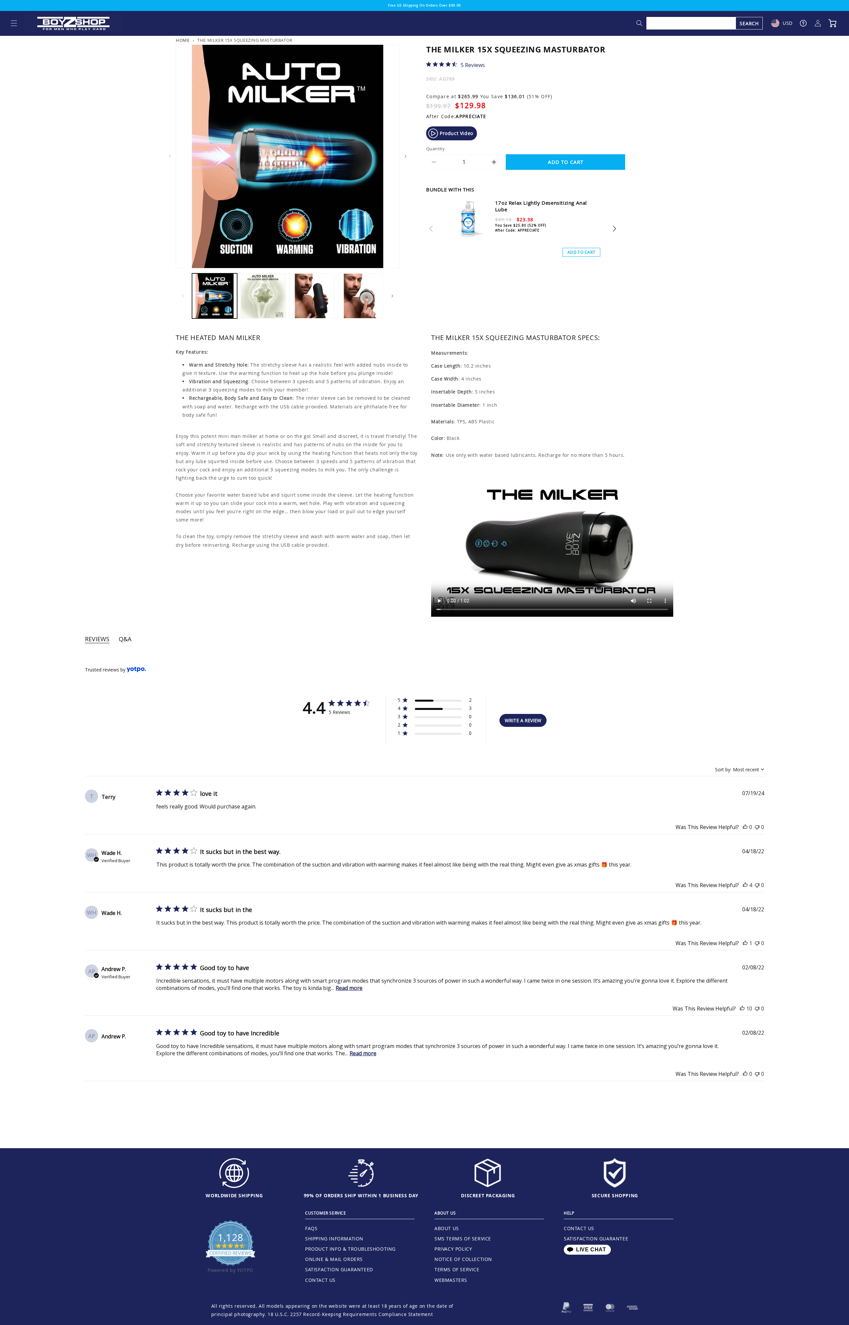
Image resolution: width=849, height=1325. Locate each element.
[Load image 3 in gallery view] (311, 295)
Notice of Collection (463, 1259)
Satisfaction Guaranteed (339, 1269)
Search (749, 23)
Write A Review (523, 720)
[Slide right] (405, 156)
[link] (455, 65)
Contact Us (320, 1280)
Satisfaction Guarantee (596, 1238)
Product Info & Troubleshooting (350, 1249)
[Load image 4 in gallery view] (360, 295)
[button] (14, 23)
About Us (446, 1228)
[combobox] (704, 23)
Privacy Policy (453, 1249)
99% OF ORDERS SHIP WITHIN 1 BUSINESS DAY (361, 1195)
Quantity (435, 149)
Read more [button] (349, 988)
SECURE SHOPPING (615, 1195)
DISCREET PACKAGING (488, 1195)
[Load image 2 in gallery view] (263, 295)
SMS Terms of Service (462, 1238)
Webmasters (450, 1280)
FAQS (311, 1228)
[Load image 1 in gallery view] (214, 295)
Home (182, 40)
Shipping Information (334, 1238)
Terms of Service (457, 1269)
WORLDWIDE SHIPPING (234, 1195)
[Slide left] (170, 156)
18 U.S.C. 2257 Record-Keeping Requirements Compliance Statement (350, 1314)
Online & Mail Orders (334, 1259)
